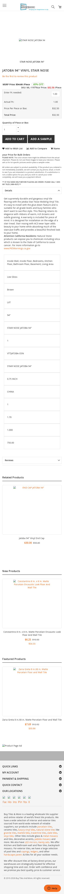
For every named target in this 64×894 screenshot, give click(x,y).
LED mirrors (31, 842)
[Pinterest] (20, 798)
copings (25, 851)
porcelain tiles (44, 826)
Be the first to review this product (19, 76)
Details (8, 190)
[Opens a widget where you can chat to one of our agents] (52, 888)
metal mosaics (50, 835)
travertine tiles (38, 832)
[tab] (32, 190)
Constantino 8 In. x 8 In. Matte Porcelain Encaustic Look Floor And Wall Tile (32, 633)
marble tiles (23, 832)
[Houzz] (10, 798)
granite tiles (10, 832)
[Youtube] (25, 798)
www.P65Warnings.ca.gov (17, 248)
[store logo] (35, 7)
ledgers (34, 851)
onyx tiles (9, 835)
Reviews (9, 460)
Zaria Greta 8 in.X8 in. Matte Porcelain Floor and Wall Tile (32, 719)
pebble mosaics (42, 839)
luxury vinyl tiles (26, 829)
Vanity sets (43, 842)
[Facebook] (5, 798)
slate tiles (52, 832)
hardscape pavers (13, 854)
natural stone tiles (45, 829)
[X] (30, 798)
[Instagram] (15, 798)
